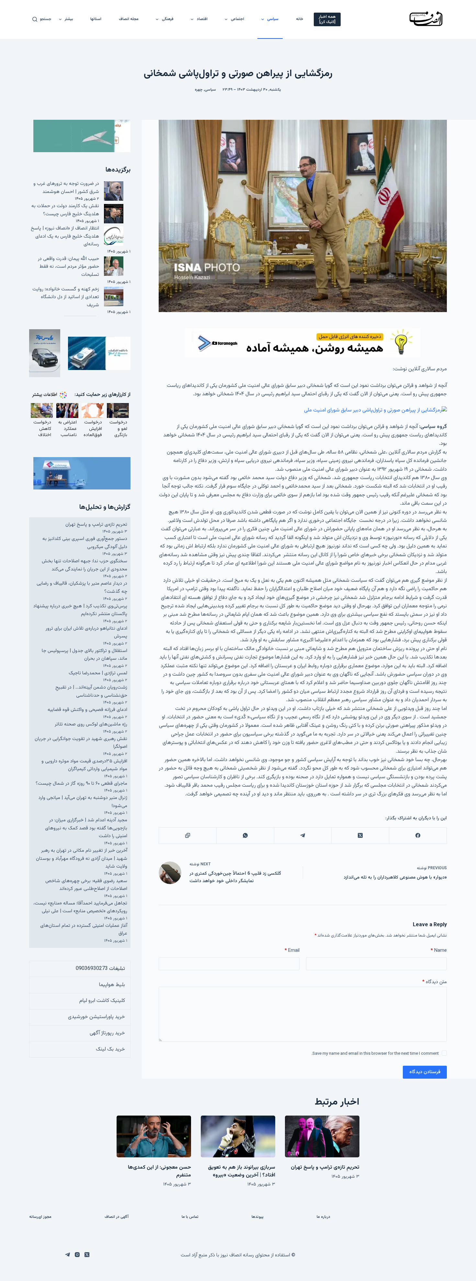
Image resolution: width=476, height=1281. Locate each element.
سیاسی (272, 19)
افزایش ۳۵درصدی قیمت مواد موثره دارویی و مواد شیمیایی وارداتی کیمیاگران (84, 765)
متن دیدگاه (434, 982)
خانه (299, 19)
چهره (199, 90)
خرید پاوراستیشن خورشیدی (96, 1017)
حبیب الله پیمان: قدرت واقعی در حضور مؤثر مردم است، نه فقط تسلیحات (68, 266)
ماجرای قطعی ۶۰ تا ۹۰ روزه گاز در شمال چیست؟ (81, 783)
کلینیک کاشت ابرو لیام (102, 1001)
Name (439, 950)
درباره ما (323, 1217)
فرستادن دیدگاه (424, 1072)
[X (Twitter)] (360, 835)
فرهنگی (168, 19)
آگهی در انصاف (117, 1217)
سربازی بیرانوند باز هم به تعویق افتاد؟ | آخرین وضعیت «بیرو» (241, 1171)
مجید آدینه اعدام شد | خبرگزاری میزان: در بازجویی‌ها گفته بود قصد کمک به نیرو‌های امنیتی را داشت (86, 828)
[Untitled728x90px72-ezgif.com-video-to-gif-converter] (303, 343)
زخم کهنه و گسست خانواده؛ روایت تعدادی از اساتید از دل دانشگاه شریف (65, 297)
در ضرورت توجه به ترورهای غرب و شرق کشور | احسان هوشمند (66, 188)
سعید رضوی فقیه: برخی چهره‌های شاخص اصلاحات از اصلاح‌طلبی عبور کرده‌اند (86, 885)
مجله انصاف (129, 19)
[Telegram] (303, 835)
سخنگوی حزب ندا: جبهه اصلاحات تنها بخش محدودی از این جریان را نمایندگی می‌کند (84, 565)
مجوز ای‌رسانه (40, 1217)
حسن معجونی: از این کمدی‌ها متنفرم (159, 1171)
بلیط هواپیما (112, 985)
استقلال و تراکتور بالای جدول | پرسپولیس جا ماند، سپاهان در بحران (84, 655)
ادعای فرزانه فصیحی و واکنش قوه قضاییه (87, 710)
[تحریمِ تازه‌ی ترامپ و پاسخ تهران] (322, 1136)
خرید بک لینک (110, 1049)
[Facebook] (418, 835)
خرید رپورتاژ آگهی (107, 1033)
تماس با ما (190, 1217)
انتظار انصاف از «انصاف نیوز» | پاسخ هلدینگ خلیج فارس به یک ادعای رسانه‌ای (65, 236)
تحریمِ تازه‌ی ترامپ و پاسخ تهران (96, 524)
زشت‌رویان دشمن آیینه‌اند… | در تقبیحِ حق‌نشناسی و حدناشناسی (91, 691)
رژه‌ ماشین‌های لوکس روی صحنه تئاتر (91, 724)
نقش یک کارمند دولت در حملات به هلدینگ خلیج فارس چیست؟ (65, 210)
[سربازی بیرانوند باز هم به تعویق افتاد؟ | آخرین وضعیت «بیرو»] (238, 1136)
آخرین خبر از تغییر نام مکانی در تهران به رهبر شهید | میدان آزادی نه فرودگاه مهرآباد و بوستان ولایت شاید (81, 858)
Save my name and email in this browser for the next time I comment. (375, 1054)
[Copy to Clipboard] (187, 835)
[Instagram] (77, 1254)
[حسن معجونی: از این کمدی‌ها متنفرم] (154, 1136)
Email (292, 950)
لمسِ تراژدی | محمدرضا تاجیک (98, 673)
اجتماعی (237, 19)
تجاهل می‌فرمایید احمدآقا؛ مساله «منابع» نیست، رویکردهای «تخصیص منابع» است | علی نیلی (80, 907)
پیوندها (258, 1217)
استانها (95, 19)
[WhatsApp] (245, 835)
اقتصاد (202, 19)
